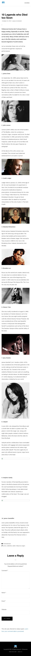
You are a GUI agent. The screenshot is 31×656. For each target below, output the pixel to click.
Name (4, 592)
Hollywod (18, 545)
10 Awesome (24, 649)
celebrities (9, 545)
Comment (5, 570)
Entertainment (7, 543)
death (14, 545)
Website (4, 609)
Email (4, 601)
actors (4, 545)
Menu (28, 3)
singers (23, 545)
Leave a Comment (17, 21)
